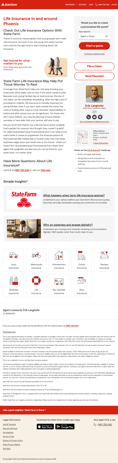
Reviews (82, 4)
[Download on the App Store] (45, 426)
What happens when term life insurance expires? (74, 195)
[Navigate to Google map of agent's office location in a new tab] (100, 117)
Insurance (70, 4)
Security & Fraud (10, 429)
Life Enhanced (93, 150)
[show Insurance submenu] (76, 4)
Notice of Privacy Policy (13, 441)
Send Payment (94, 76)
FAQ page (45, 170)
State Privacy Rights (11, 445)
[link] (9, 4)
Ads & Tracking (9, 425)
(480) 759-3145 (103, 4)
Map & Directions (101, 143)
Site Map (7, 449)
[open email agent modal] (94, 117)
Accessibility (8, 433)
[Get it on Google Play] (65, 426)
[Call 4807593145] (88, 117)
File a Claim (94, 66)
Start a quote (94, 45)
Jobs (91, 4)
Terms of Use (8, 437)
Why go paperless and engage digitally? (68, 224)
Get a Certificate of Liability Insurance (94, 122)
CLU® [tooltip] (94, 112)
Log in (114, 4)
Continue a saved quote (94, 54)
